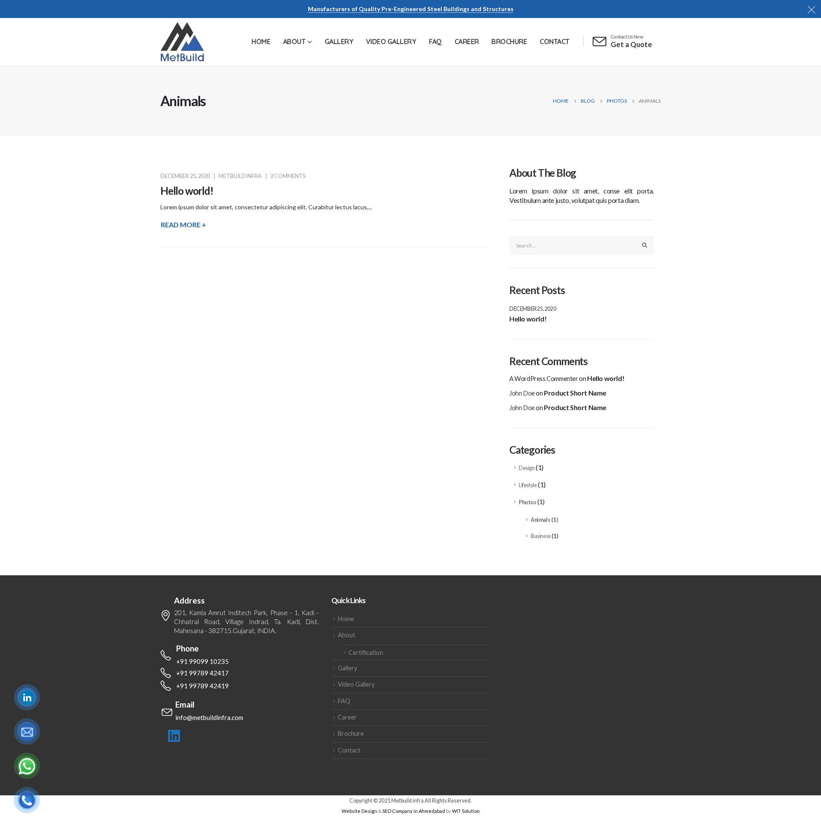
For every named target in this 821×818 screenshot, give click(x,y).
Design (527, 468)
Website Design (359, 811)
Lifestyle (528, 485)
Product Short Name (575, 393)
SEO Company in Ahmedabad (413, 811)
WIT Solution (466, 811)
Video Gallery (391, 41)
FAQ (435, 41)
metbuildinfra (240, 176)
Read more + (183, 224)
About (294, 41)
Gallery (339, 41)
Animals (540, 520)
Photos (527, 502)
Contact (555, 41)
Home (260, 41)
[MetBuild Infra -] (182, 42)
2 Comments (287, 176)
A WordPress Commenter (543, 378)
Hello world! (186, 190)
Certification (365, 652)
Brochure (509, 41)
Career (467, 41)
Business (541, 536)
